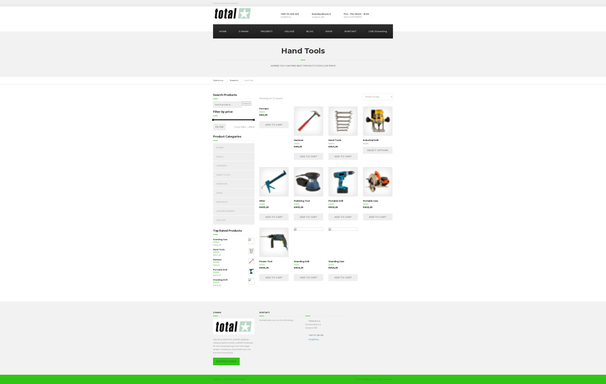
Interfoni (221, 183)
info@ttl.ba (314, 339)
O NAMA (244, 31)
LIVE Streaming (378, 31)
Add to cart (274, 124)
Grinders (221, 165)
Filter (219, 127)
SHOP (328, 31)
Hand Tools (223, 174)
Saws (219, 193)
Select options (377, 150)
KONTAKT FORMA (226, 361)
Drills (219, 156)
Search (246, 103)
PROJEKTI (266, 31)
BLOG (309, 31)
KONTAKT (350, 31)
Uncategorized (225, 211)
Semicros (222, 202)
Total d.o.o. (218, 379)
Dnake (220, 147)
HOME (222, 31)
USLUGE (289, 31)
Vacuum (221, 220)
